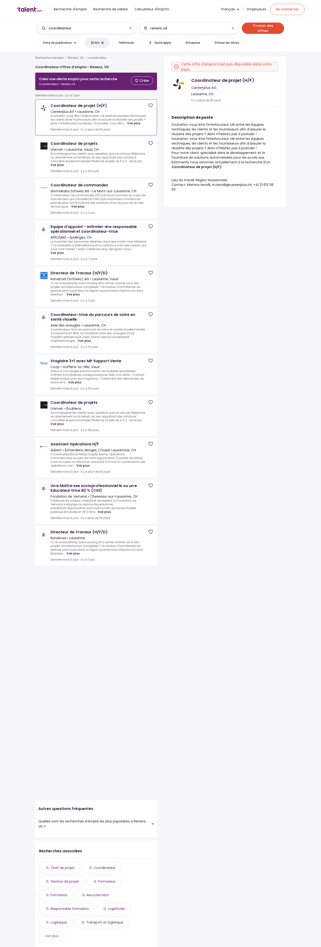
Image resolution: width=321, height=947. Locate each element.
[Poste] (83, 28)
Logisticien (116, 908)
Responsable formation (70, 908)
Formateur (107, 881)
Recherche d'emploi (49, 57)
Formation (59, 895)
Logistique (59, 922)
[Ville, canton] (185, 28)
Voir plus (133, 123)
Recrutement (98, 895)
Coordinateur (105, 867)
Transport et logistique (104, 922)
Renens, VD (75, 57)
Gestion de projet (65, 881)
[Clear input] (130, 28)
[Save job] (150, 105)
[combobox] (87, 28)
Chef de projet (62, 867)
